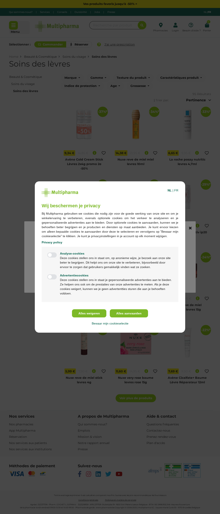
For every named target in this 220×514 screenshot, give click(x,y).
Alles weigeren (89, 313)
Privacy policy (52, 242)
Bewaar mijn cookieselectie (110, 323)
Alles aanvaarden (129, 313)
